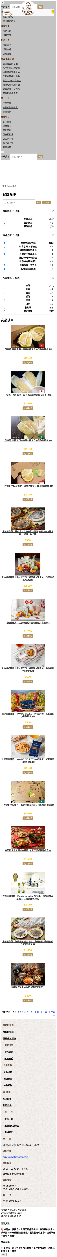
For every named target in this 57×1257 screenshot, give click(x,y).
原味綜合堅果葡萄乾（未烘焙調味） (28, 987)
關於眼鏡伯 (8, 1032)
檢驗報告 (7, 54)
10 (34, 1012)
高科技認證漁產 (10, 93)
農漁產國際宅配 (10, 64)
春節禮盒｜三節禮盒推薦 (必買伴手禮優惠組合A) (28, 850)
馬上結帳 (7, 1099)
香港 (28, 296)
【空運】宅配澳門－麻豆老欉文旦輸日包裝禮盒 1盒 (28, 440)
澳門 (28, 304)
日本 (28, 289)
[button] (53, 211)
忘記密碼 (7, 130)
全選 (17, 211)
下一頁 (44, 1012)
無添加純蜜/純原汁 (11, 85)
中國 (28, 300)
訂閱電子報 (8, 139)
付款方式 (7, 35)
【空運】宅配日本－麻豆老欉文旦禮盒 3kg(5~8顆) (28, 395)
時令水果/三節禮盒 (11, 68)
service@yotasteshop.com (15, 1157)
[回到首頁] (27, 15)
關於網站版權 (9, 21)
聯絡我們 (7, 112)
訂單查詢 (7, 147)
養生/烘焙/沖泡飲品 (12, 80)
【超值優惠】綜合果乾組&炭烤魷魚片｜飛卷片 (28, 623)
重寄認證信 (8, 134)
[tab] (28, 211)
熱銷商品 (28, 219)
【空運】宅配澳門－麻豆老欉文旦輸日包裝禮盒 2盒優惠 (28, 805)
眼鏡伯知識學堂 (10, 107)
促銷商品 (7, 49)
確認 (4, 1254)
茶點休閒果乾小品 (11, 76)
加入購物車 (28, 363)
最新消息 (7, 45)
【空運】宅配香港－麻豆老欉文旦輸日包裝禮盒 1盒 (28, 349)
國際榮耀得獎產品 (11, 72)
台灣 (28, 285)
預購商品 (28, 226)
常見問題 (7, 31)
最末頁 (52, 1012)
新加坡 (28, 307)
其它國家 (28, 311)
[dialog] (28, 155)
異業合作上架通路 (11, 89)
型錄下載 (7, 103)
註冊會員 (7, 122)
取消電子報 (8, 143)
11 (38, 1012)
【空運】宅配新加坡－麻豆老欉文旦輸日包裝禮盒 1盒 (28, 486)
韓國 (28, 293)
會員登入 (7, 126)
